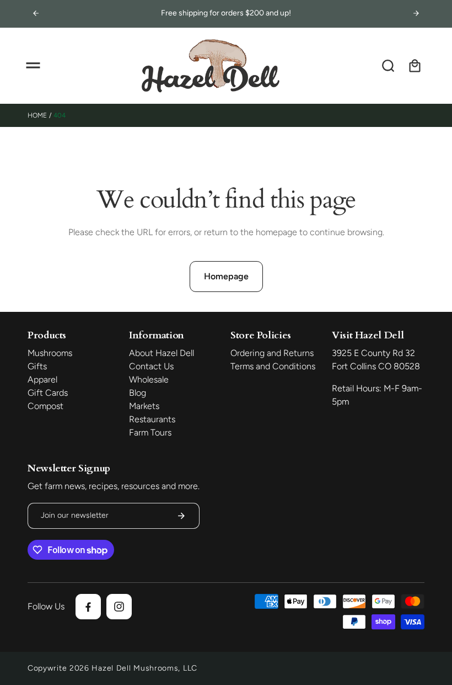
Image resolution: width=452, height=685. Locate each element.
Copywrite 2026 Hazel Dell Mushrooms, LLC (112, 668)
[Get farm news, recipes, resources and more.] (181, 516)
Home (37, 115)
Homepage (226, 276)
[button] (33, 66)
